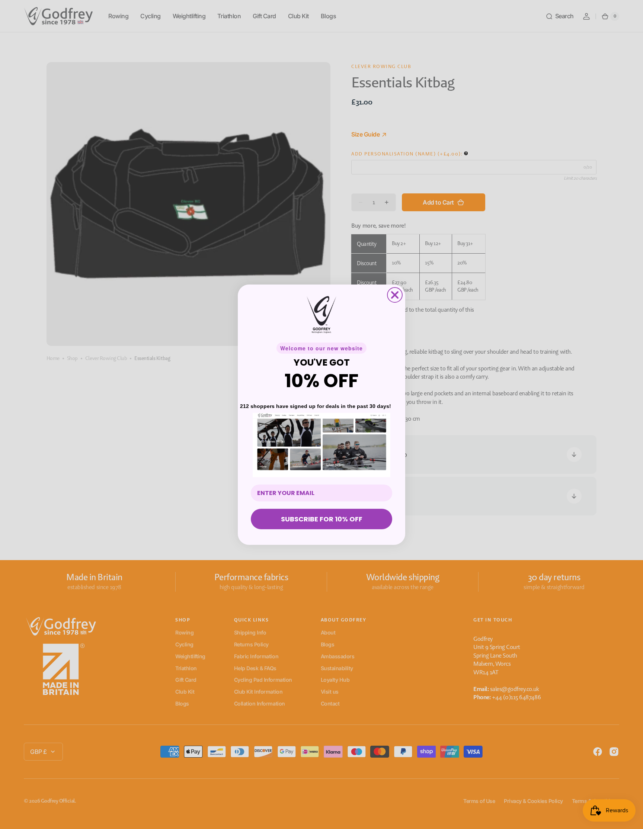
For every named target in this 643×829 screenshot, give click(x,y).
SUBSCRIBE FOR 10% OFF (321, 519)
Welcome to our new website (321, 348)
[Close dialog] (394, 294)
